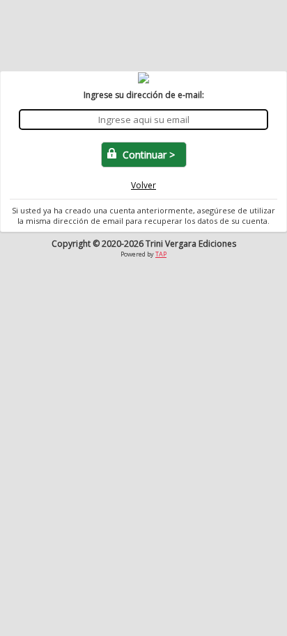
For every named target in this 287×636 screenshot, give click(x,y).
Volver (143, 185)
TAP (160, 254)
